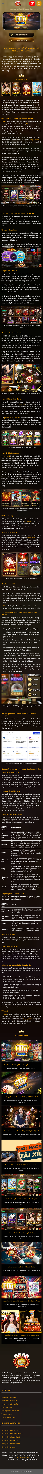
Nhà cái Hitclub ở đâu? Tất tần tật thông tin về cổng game (21, 1233)
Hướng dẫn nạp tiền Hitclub (11, 1440)
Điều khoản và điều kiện (10, 1401)
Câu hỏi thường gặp (9, 1418)
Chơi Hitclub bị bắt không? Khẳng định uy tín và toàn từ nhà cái (21, 1065)
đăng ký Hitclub (28, 1019)
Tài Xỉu (28, 124)
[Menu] (3, 3)
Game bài (22, 404)
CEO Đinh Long (7, 1407)
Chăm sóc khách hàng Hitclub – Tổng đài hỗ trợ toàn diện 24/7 (21, 1131)
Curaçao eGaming (34, 140)
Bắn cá (5, 606)
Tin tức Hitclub (7, 1414)
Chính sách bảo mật (9, 1397)
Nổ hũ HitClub (6, 456)
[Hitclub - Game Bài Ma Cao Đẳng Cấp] (18, 3)
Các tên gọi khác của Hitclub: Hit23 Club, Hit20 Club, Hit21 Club (21, 1097)
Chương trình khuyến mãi (10, 1411)
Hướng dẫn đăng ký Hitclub (11, 1430)
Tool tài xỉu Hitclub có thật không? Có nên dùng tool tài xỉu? (21, 1165)
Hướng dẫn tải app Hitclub (11, 1437)
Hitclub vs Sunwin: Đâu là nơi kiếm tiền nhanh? (21, 1267)
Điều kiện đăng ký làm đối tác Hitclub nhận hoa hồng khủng (21, 1199)
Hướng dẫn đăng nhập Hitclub (12, 1434)
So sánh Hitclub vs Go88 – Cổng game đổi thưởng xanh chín (21, 1335)
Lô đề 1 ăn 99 (31, 538)
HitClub (4, 122)
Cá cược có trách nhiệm (10, 1404)
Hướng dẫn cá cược (8, 1447)
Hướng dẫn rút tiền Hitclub (11, 1444)
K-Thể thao (27, 521)
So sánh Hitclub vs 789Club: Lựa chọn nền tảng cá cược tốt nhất (21, 1301)
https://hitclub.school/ (22, 1457)
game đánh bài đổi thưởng (12, 418)
